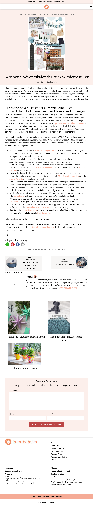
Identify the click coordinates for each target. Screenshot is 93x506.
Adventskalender (41, 249)
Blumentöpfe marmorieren (27, 368)
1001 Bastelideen (57, 451)
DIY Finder (55, 446)
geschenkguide (58, 249)
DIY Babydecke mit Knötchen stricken (66, 338)
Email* (50, 414)
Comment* (14, 390)
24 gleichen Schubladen (68, 176)
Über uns (54, 468)
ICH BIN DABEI (60, 2)
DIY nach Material (58, 448)
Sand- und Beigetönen (44, 151)
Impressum (9, 468)
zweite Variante (16, 179)
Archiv (53, 443)
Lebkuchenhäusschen (43, 168)
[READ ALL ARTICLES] (67, 288)
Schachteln (19, 196)
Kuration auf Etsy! (45, 213)
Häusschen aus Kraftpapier (37, 207)
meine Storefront (29, 210)
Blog (31, 14)
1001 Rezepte (56, 460)
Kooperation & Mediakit (60, 471)
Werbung (8, 474)
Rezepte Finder (57, 454)
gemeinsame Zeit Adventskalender (70, 123)
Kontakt (54, 477)
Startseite (23, 14)
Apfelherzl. (14, 202)
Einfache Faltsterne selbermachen (27, 336)
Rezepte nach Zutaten (59, 457)
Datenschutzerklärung (13, 471)
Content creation (57, 474)
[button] (7, 244)
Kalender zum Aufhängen (42, 227)
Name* (12, 414)
